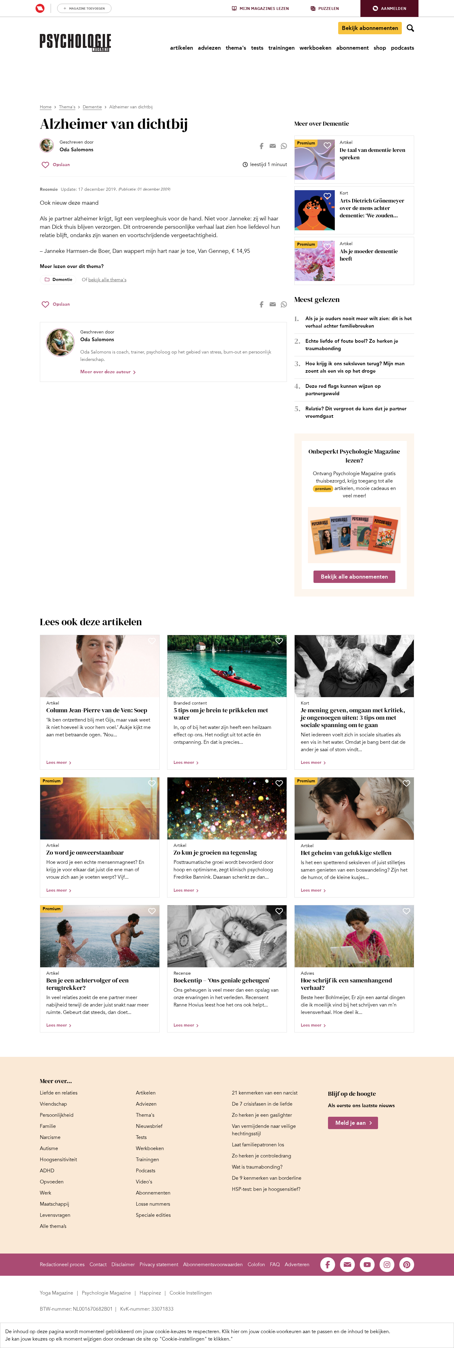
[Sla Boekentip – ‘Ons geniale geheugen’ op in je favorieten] (279, 911)
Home (46, 107)
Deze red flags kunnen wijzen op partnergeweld (343, 389)
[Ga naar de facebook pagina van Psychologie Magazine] (327, 1264)
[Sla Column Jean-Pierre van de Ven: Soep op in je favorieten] (152, 641)
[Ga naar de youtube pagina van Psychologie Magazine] (367, 1264)
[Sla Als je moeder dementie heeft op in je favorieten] (327, 247)
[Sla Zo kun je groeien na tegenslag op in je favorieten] (279, 783)
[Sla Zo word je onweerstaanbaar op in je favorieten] (152, 783)
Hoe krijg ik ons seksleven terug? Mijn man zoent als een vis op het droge (355, 367)
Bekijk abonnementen (370, 28)
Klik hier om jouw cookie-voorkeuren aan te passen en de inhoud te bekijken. (306, 1332)
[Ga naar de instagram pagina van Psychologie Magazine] (387, 1264)
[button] (389, 8)
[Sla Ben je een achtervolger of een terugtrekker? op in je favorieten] (152, 911)
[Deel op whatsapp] (284, 146)
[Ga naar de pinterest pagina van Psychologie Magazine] (406, 1264)
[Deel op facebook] (262, 146)
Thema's (67, 107)
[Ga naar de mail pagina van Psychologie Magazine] (347, 1264)
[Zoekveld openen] (410, 28)
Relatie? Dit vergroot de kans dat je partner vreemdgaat (355, 412)
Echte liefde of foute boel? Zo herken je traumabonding (351, 344)
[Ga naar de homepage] (75, 43)
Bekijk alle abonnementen (354, 576)
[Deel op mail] (273, 146)
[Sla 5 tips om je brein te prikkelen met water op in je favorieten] (279, 641)
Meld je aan (350, 1123)
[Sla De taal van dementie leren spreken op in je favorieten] (327, 145)
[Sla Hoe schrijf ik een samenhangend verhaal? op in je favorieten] (406, 911)
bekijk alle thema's (107, 280)
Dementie (92, 107)
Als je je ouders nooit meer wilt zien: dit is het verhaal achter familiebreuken (358, 322)
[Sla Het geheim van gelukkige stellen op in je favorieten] (406, 783)
